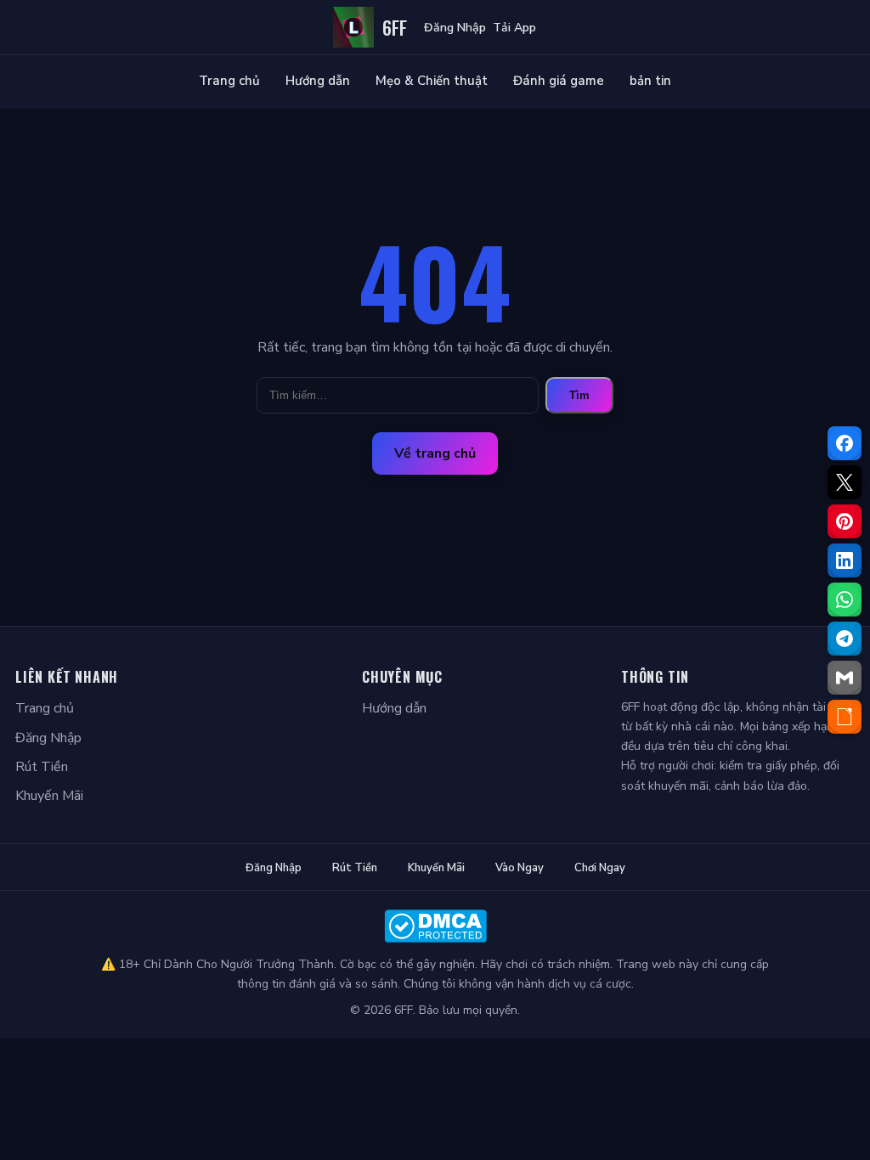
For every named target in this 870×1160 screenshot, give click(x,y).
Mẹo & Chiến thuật (432, 80)
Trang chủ (229, 80)
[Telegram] (845, 639)
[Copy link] (845, 717)
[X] (845, 482)
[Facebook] (845, 443)
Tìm (579, 395)
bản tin (650, 80)
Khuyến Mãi (49, 795)
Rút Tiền (41, 766)
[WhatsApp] (845, 600)
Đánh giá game (558, 80)
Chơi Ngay (599, 868)
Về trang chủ (435, 453)
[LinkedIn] (845, 560)
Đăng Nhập (455, 28)
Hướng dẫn (317, 80)
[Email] (845, 678)
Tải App (514, 28)
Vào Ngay (519, 868)
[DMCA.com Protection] (435, 926)
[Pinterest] (845, 521)
